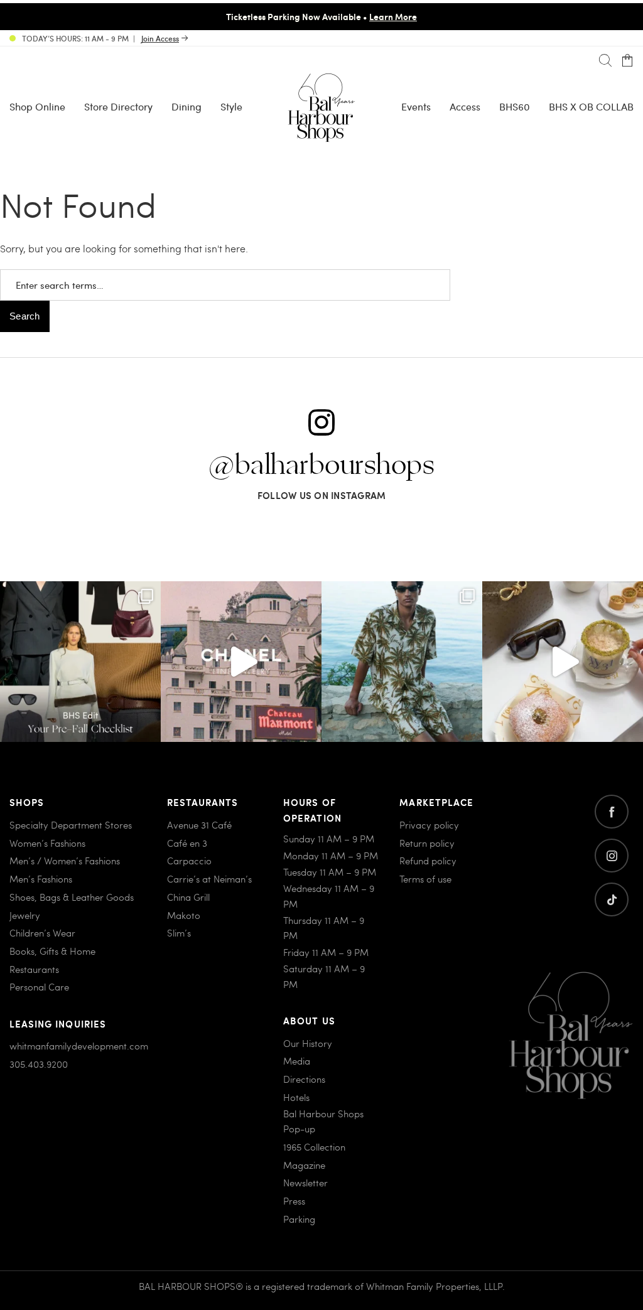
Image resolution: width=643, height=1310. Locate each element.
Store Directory (118, 106)
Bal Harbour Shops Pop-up (323, 1121)
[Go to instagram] (612, 855)
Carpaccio (189, 860)
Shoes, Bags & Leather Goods (71, 897)
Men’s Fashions (40, 878)
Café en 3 (187, 843)
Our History (307, 1043)
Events (416, 106)
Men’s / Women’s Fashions (64, 860)
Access (465, 106)
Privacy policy (429, 825)
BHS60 (514, 106)
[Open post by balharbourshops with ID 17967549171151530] (402, 661)
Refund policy (428, 860)
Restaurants (34, 969)
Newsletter (305, 1182)
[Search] (605, 61)
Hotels (296, 1097)
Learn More (393, 16)
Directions (304, 1079)
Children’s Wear (42, 932)
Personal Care (39, 986)
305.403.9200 (38, 1064)
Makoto (183, 915)
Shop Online (37, 106)
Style (231, 106)
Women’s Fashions (47, 843)
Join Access (160, 38)
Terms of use (425, 878)
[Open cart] (627, 61)
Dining (186, 106)
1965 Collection (314, 1147)
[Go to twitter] (612, 899)
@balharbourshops (321, 465)
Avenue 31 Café (199, 825)
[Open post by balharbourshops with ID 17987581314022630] (80, 661)
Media (296, 1061)
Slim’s (179, 932)
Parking (299, 1219)
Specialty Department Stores (70, 825)
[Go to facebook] (612, 812)
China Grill (188, 897)
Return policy (427, 843)
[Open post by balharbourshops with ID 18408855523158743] (241, 661)
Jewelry (24, 915)
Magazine (304, 1165)
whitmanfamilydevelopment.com (78, 1045)
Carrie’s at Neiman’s (209, 878)
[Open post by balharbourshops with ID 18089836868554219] (562, 661)
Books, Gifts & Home (52, 951)
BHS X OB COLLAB (591, 106)
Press (294, 1201)
